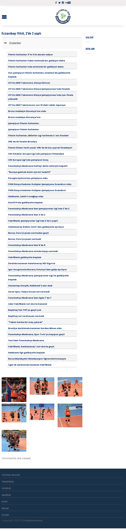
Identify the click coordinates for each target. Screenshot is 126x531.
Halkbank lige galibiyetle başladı (26, 352)
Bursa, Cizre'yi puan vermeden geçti (28, 233)
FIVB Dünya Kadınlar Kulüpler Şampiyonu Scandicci (37, 190)
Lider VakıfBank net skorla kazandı (27, 304)
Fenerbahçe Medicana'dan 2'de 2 (26, 214)
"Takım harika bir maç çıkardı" (25, 322)
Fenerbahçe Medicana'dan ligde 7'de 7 (29, 297)
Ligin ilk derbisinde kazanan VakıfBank (30, 364)
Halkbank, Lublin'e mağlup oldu (25, 196)
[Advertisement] (106, 73)
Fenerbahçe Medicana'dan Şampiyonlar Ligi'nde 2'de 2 (38, 208)
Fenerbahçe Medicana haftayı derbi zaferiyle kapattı (38, 166)
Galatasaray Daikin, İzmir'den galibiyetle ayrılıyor (36, 227)
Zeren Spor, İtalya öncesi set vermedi (29, 291)
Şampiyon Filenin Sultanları (23, 123)
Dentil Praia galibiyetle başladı (25, 202)
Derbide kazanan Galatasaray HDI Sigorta (31, 263)
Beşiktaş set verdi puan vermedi (26, 316)
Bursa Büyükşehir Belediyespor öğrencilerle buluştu (37, 358)
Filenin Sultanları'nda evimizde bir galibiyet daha (35, 66)
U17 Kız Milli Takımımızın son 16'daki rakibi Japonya (36, 105)
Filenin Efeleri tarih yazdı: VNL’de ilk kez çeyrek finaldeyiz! (40, 147)
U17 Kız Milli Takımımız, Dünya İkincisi (29, 82)
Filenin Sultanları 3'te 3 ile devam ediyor (30, 54)
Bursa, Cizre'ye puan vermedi (24, 239)
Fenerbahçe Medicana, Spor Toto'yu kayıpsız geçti (36, 334)
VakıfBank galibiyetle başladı (24, 257)
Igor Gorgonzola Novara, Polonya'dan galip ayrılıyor (37, 269)
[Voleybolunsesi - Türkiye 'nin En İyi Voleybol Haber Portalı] (63, 15)
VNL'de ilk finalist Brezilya (22, 141)
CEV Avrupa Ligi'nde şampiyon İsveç (28, 160)
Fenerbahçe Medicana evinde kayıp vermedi (33, 251)
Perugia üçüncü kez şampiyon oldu (28, 178)
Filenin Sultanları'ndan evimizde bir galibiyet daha (36, 60)
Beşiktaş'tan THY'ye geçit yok (24, 310)
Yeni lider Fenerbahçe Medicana (26, 340)
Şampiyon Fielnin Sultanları (23, 129)
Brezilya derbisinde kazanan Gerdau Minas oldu (35, 328)
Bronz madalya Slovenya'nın (24, 117)
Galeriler (15, 43)
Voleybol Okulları (11, 475)
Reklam (5, 508)
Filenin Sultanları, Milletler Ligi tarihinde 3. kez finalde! (38, 135)
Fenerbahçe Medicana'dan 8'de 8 (26, 245)
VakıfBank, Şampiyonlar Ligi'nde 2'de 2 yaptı (33, 220)
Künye (5, 501)
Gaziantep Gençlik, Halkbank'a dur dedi (30, 285)
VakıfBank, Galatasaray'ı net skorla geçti (31, 346)
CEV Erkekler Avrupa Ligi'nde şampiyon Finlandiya (36, 153)
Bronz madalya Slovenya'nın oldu (27, 111)
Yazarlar (6, 488)
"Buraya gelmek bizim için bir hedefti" (29, 172)
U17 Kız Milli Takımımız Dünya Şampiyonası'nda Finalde (39, 89)
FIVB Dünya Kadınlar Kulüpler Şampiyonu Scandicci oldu (39, 184)
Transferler (8, 481)
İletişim (5, 515)
